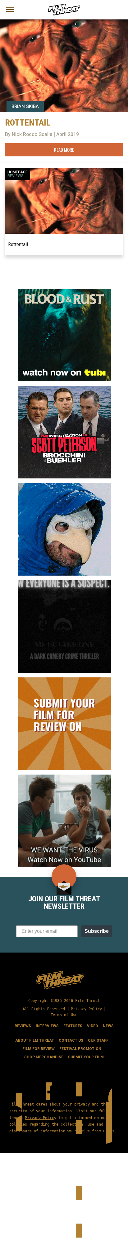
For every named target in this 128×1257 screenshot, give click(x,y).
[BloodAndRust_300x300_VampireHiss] (64, 291)
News (108, 1026)
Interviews (47, 1026)
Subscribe (97, 931)
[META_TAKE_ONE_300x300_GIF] (64, 582)
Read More (64, 149)
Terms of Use (64, 1015)
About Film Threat (34, 1040)
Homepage (17, 172)
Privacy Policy (86, 1009)
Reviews (15, 176)
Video (92, 1026)
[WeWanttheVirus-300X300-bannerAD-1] (64, 777)
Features (72, 1026)
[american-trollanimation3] (64, 485)
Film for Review (38, 1049)
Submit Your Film (86, 1057)
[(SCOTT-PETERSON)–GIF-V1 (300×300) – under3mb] (64, 388)
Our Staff (98, 1040)
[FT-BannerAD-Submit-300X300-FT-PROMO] (64, 680)
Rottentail (18, 244)
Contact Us (71, 1040)
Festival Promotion (80, 1049)
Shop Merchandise (43, 1057)
